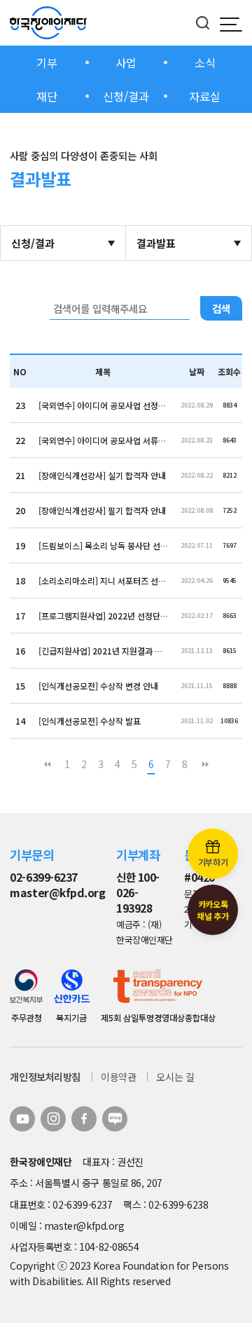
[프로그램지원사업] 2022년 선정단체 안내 (103, 616)
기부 (46, 62)
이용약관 (118, 1077)
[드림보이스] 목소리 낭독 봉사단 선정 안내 (103, 545)
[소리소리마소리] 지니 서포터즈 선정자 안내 (103, 580)
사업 (125, 62)
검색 (221, 308)
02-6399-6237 (43, 877)
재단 (46, 96)
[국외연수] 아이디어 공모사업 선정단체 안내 (103, 405)
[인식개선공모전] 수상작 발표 (89, 721)
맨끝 (205, 764)
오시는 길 (175, 1077)
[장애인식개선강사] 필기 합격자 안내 (102, 510)
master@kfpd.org (57, 893)
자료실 (204, 96)
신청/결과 (126, 96)
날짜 (196, 371)
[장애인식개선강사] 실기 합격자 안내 (102, 475)
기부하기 (213, 862)
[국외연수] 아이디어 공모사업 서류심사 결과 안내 (103, 440)
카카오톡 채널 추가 (212, 910)
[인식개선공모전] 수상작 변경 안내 (98, 686)
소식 (205, 62)
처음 (46, 764)
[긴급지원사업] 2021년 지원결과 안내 (103, 651)
